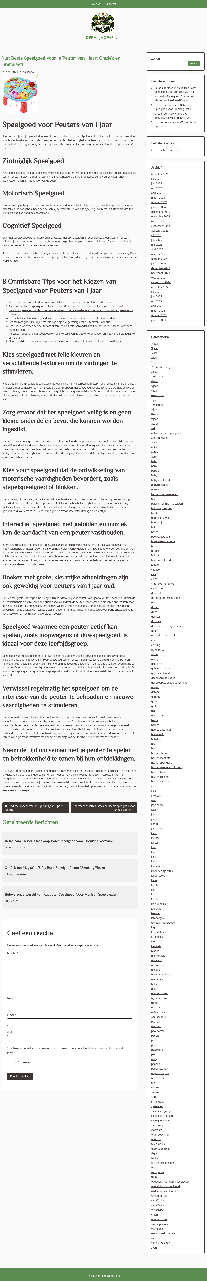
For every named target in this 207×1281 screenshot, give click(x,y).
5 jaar (154, 386)
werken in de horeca (163, 1233)
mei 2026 (156, 188)
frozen (154, 654)
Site (9, 1031)
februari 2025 (159, 258)
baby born (157, 475)
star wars (156, 1129)
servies (155, 1092)
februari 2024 (159, 315)
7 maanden (157, 404)
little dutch (157, 932)
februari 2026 (159, 202)
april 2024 (157, 306)
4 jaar (154, 381)
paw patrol (157, 1031)
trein (154, 1177)
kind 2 (154, 856)
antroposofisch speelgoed (166, 433)
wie (153, 1238)
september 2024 (161, 282)
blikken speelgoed (161, 508)
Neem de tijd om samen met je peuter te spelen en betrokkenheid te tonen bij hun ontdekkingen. (65, 341)
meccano (156, 960)
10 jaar (155, 343)
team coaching (160, 1134)
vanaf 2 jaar (158, 1200)
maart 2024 (158, 310)
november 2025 (160, 216)
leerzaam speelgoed (163, 922)
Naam (11, 998)
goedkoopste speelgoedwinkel (168, 682)
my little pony (159, 998)
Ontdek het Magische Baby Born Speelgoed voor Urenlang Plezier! (55, 867)
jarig (153, 800)
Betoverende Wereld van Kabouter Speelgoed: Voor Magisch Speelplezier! (61, 894)
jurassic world (159, 828)
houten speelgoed (161, 762)
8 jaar (154, 409)
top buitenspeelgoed (163, 1162)
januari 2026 (158, 207)
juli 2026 (156, 178)
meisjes (155, 969)
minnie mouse (159, 993)
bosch (154, 532)
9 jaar (154, 419)
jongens (155, 819)
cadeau (155, 569)
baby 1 (155, 466)
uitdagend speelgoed (163, 1191)
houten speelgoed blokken (166, 767)
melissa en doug (160, 974)
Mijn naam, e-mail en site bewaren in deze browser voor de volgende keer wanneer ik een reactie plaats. (65, 1050)
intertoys (156, 795)
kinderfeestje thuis (162, 871)
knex (154, 894)
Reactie (12, 953)
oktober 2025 (159, 221)
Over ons (96, 4)
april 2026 (157, 193)
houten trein (158, 772)
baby (154, 461)
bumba (155, 564)
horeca (155, 725)
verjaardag (157, 1210)
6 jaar (154, 390)
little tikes (157, 936)
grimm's (155, 692)
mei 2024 (156, 301)
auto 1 (154, 447)
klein (154, 880)
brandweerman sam (163, 541)
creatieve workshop (162, 583)
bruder (155, 550)
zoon (154, 1247)
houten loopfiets (160, 758)
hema (154, 720)
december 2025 (160, 211)
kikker (154, 842)
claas (154, 579)
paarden (156, 1026)
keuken (155, 838)
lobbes (155, 941)
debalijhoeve (27, 72)
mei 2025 (156, 244)
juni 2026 (156, 183)
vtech (154, 1214)
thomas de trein (160, 1148)
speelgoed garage (161, 1111)
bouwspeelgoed (160, 536)
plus (153, 1054)
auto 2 (155, 451)
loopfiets (156, 946)
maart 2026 (158, 197)
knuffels (155, 899)
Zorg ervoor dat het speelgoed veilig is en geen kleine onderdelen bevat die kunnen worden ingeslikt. (67, 306)
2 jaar (154, 357)
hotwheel (156, 739)
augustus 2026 (159, 174)
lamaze (155, 913)
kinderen (156, 866)
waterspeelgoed (160, 1224)
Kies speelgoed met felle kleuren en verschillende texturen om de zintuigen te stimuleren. (61, 302)
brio (153, 546)
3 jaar (154, 371)
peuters (155, 1045)
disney (155, 607)
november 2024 (160, 273)
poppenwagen (159, 1068)
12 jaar (154, 353)
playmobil (157, 1049)
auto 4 (155, 456)
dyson (154, 630)
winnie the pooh (160, 1242)
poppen (155, 1064)
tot (153, 1167)
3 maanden (157, 376)
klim (153, 889)
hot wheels (157, 734)
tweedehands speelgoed (165, 1186)
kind (153, 847)
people (155, 1035)
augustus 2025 (159, 230)
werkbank (157, 1228)
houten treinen (160, 776)
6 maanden (157, 395)
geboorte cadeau (161, 668)
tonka (154, 1158)
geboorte (156, 663)
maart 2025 (158, 254)
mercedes (157, 979)
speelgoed (157, 1106)
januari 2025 (158, 263)
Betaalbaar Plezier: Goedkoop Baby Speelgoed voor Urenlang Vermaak (59, 841)
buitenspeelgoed (161, 560)
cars (153, 574)
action (154, 423)
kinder (154, 861)
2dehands (157, 362)
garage (155, 659)
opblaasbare (158, 1016)
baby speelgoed (160, 480)
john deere (157, 805)
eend (154, 640)
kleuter (155, 885)
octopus (155, 1007)
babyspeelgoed (160, 484)
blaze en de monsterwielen (167, 503)
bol (153, 527)
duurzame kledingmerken (166, 626)
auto (154, 442)
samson (155, 1087)
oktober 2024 (159, 277)
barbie (155, 489)
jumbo (154, 823)
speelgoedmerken (161, 1120)
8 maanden (157, 414)
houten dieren (159, 753)
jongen (155, 814)
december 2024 (160, 268)
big (153, 499)
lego (153, 927)
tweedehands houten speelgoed (170, 1181)
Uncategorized (159, 1195)
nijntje (154, 1002)
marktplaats (158, 955)
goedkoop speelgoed (163, 677)
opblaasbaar (158, 1012)
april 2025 (157, 249)
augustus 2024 (159, 287)
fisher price (157, 649)
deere (154, 602)
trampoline (157, 1172)
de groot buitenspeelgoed (166, 597)
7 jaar (154, 400)
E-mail (12, 1015)
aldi (153, 428)
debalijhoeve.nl (103, 37)
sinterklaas (157, 1101)
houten (155, 748)
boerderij (156, 522)
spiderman (157, 1125)
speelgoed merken (162, 1115)
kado (154, 833)
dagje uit (156, 593)
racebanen (157, 1078)
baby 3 (155, 470)
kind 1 (154, 852)
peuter (155, 1040)
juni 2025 (156, 240)
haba (154, 710)
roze (153, 1082)
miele (154, 984)
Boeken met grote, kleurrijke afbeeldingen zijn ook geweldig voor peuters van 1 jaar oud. (60, 322)
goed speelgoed (160, 673)
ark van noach (159, 437)
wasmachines (159, 1219)
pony (154, 1059)
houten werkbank (161, 781)
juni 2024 (156, 296)
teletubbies (158, 1144)
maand (155, 951)
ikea (153, 790)
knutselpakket (159, 903)
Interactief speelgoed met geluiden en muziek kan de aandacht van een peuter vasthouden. (62, 318)
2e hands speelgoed (162, 367)
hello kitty (157, 715)
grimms (155, 696)
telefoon (156, 1139)
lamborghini (158, 918)
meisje (155, 965)
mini (153, 988)
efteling (155, 645)
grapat (155, 687)
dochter (155, 616)
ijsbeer (155, 786)
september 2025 (161, 225)
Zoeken (155, 58)
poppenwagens (160, 1073)
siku (153, 1097)
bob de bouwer (160, 517)
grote (154, 706)
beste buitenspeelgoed (164, 494)
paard (154, 1021)
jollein (154, 809)
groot (154, 701)
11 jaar (154, 348)
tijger (154, 1153)
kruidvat (156, 908)
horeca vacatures (161, 729)
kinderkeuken (159, 875)
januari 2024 (158, 320)
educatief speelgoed (163, 635)
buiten (155, 555)
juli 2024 (156, 291)
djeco (154, 612)
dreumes (156, 621)
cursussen (157, 588)
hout (154, 743)
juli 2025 (156, 235)
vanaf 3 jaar (158, 1205)
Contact (111, 4)
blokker (155, 513)
